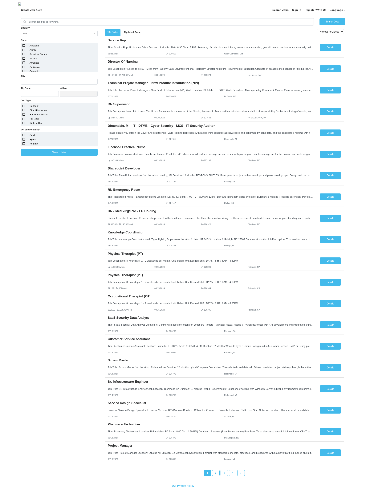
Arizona (34, 58)
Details (330, 47)
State (24, 40)
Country (25, 28)
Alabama (34, 45)
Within (63, 88)
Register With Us (315, 9)
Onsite (33, 135)
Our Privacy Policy (183, 485)
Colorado (34, 71)
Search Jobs (280, 9)
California (35, 67)
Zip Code (25, 88)
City (23, 76)
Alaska (33, 50)
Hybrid (33, 139)
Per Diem (34, 119)
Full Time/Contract (39, 114)
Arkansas (34, 63)
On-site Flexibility (30, 129)
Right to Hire (36, 123)
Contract (34, 106)
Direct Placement (38, 110)
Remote (34, 143)
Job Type (26, 100)
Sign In (296, 9)
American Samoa (38, 54)
